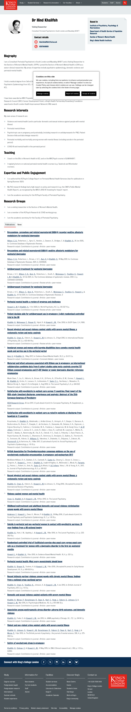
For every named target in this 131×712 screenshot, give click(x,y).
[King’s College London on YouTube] (69, 662)
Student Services (35, 3)
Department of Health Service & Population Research (106, 32)
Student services (55, 682)
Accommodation (55, 685)
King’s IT (55, 692)
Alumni (118, 3)
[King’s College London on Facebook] (43, 662)
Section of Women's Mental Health (102, 37)
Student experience (13, 699)
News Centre (76, 682)
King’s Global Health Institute (101, 40)
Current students (34, 685)
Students (105, 3)
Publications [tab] (10, 225)
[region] (66, 85)
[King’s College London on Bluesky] (76, 662)
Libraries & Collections (55, 689)
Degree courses (13, 682)
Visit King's (76, 692)
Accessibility (63, 708)
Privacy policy (24, 708)
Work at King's (76, 695)
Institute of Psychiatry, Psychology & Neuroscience (104, 26)
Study (23, 3)
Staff (111, 3)
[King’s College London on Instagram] (56, 662)
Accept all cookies (88, 93)
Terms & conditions (10, 708)
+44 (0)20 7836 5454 (95, 682)
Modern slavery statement (40, 708)
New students (34, 682)
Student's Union (76, 689)
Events (76, 685)
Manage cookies (75, 708)
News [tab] (20, 225)
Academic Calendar (55, 695)
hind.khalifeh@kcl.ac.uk (48, 42)
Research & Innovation (52, 3)
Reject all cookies (72, 93)
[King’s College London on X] (50, 662)
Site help (54, 708)
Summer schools (13, 695)
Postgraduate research (13, 689)
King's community (76, 699)
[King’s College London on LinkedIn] (63, 662)
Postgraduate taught (13, 685)
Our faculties (69, 3)
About (79, 3)
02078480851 (44, 46)
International (13, 692)
